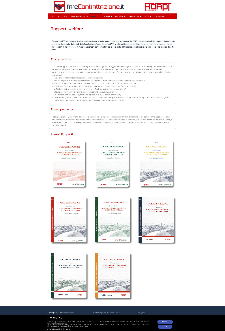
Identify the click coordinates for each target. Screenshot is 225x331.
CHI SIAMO (159, 16)
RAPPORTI (95, 16)
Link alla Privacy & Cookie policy (58, 329)
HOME (52, 16)
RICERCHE (62, 16)
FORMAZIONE (120, 16)
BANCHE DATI (134, 16)
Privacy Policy (141, 313)
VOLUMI (107, 16)
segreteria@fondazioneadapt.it (109, 313)
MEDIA (146, 16)
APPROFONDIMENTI (78, 16)
